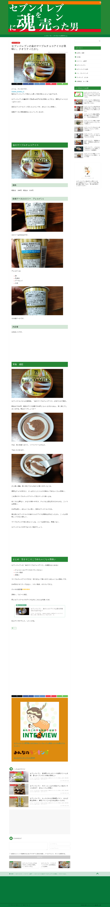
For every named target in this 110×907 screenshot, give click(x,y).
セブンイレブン (81, 65)
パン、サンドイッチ (82, 73)
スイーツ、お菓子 (15, 42)
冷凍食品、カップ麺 (82, 81)
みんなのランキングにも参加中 (24, 758)
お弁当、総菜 (80, 53)
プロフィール (25, 905)
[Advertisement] (40, 128)
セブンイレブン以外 (82, 69)
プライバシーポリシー (15, 905)
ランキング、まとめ (82, 77)
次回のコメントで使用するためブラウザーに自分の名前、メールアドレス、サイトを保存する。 (39, 853)
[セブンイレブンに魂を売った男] (54, 30)
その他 (78, 57)
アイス (14, 628)
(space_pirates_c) (18, 91)
